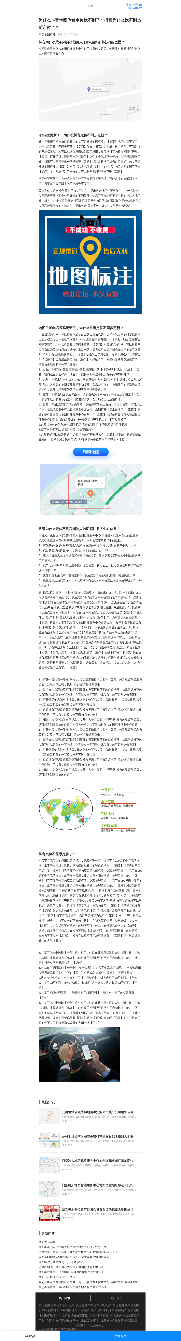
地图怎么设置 (47, 1242)
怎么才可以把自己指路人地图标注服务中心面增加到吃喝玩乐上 (78, 1252)
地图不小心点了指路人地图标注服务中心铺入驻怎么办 (72, 1247)
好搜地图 (133, 1310)
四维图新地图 (68, 1310)
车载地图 (84, 1310)
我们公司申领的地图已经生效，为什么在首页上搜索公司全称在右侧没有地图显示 (89, 1282)
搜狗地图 (53, 1310)
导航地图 (96, 1310)
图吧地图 (44, 1305)
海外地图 (56, 1305)
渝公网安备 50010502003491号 (59, 1329)
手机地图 (108, 1310)
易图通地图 (132, 1305)
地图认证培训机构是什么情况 (57, 1277)
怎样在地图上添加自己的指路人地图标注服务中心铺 (71, 1267)
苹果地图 (93, 1305)
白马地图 (118, 1305)
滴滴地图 (81, 1305)
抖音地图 (69, 1305)
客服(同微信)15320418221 (133, 6)
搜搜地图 (121, 1310)
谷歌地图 (106, 1305)
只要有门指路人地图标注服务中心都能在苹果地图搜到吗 (74, 1257)
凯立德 (43, 1310)
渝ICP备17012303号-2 (89, 1325)
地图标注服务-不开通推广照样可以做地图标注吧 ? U (71, 1272)
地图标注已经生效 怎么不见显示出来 (62, 1262)
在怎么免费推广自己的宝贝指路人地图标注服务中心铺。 (74, 1287)
